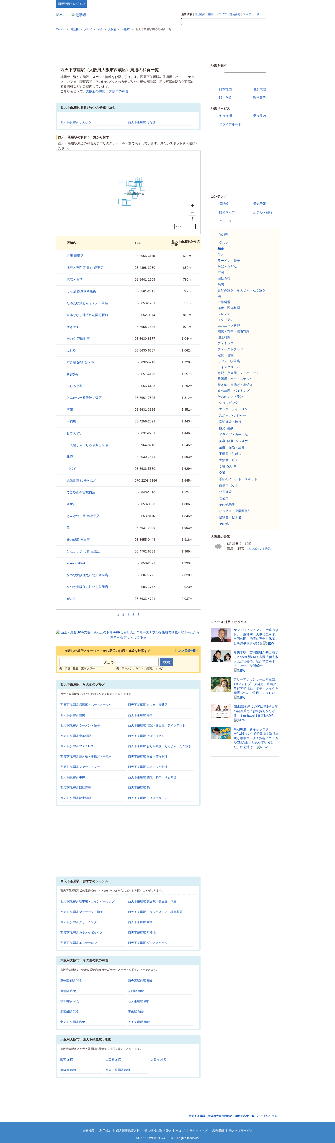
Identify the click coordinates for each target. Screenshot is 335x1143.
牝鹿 (70, 457)
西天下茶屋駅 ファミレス (77, 746)
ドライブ (221, 14)
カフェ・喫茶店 (229, 361)
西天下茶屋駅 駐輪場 (142, 932)
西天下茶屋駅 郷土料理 (75, 798)
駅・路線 (225, 98)
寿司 (221, 272)
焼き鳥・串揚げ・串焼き (235, 385)
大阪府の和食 (95, 91)
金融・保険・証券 (232, 447)
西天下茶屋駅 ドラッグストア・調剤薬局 (155, 912)
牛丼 (221, 254)
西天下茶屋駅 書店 (140, 922)
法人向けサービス (241, 1130)
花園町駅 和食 (69, 1011)
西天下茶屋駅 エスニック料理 (148, 767)
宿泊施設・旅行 (230, 422)
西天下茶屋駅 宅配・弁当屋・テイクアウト (156, 725)
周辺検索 (200, 14)
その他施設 (227, 504)
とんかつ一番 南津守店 (83, 516)
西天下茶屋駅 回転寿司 (75, 787)
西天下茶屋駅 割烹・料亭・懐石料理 (152, 777)
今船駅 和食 (136, 991)
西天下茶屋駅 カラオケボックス (81, 932)
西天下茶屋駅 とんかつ (75, 122)
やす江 (71, 504)
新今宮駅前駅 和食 (140, 980)
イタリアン (226, 320)
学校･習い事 (228, 466)
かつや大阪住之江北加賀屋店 (87, 575)
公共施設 (225, 492)
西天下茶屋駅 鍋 (139, 787)
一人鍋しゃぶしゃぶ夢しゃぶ (87, 445)
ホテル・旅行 (262, 212)
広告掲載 (218, 1130)
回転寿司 (224, 278)
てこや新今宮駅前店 (81, 492)
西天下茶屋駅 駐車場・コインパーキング (87, 901)
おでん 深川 (75, 433)
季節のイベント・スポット (238, 479)
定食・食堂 (226, 355)
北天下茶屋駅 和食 (72, 1022)
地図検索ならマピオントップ (234, 3)
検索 (272, 22)
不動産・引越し (230, 453)
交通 (222, 473)
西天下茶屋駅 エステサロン (78, 943)
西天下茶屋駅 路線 (118, 1070)
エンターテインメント (235, 409)
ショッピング (228, 402)
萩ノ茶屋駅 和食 (139, 1001)
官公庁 (224, 498)
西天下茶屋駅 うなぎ (142, 122)
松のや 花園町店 (78, 338)
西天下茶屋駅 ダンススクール (148, 943)
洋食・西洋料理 (229, 308)
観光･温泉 (226, 428)
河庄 (70, 409)
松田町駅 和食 (69, 1001)
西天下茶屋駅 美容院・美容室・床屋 (152, 901)
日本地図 (225, 89)
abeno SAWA (76, 563)
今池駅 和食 (68, 991)
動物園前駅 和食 (71, 980)
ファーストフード (230, 349)
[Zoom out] (192, 212)
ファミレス (226, 343)
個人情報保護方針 (128, 1130)
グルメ (224, 242)
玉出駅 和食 (136, 1011)
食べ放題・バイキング (234, 390)
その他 (224, 523)
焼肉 (221, 284)
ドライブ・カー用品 (233, 434)
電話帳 (224, 204)
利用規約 (105, 1130)
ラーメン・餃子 (229, 260)
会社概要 (89, 1130)
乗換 (211, 14)
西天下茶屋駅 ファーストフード (81, 767)
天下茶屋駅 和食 (139, 1022)
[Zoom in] (192, 205)
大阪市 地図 (158, 1059)
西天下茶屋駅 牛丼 (72, 777)
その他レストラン (230, 396)
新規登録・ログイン (71, 3)
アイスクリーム (229, 367)
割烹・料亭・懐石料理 (234, 331)
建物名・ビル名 (230, 517)
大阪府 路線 (68, 1070)
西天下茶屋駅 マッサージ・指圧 (81, 912)
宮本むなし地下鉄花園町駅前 (87, 315)
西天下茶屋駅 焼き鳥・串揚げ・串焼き (86, 756)
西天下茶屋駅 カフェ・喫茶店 (148, 704)
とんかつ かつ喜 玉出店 (83, 551)
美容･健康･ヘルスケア (235, 441)
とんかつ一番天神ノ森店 (84, 397)
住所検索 (259, 89)
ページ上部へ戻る (233, 1116)
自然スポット (228, 485)
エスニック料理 (229, 325)
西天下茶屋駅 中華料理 (75, 736)
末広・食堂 (74, 279)
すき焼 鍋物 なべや (80, 362)
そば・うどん (227, 266)
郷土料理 (224, 337)
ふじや (71, 350)
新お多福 (73, 374)
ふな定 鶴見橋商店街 (81, 291)
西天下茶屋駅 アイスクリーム (148, 798)
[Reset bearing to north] (192, 218)
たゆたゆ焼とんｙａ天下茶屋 (87, 303)
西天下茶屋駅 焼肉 (72, 715)
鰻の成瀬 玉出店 (78, 539)
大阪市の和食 (118, 91)
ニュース (225, 221)
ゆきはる (73, 327)
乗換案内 (259, 116)
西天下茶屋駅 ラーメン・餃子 (80, 725)
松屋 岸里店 (75, 256)
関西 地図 (66, 1059)
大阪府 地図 (113, 1059)
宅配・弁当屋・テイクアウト (238, 373)
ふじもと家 (74, 386)
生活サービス (228, 460)
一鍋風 (71, 421)
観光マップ (227, 212)
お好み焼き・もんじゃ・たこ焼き (241, 290)
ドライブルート (230, 124)
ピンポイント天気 (260, 548)
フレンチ (224, 314)
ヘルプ (257, 3)
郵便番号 (234, 14)
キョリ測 (225, 116)
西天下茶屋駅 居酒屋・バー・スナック (86, 704)
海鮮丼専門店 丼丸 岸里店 (85, 267)
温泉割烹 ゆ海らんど (81, 480)
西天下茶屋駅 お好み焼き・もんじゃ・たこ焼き (159, 746)
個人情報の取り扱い (157, 1130)
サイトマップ (271, 3)
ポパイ (71, 468)
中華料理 (224, 302)
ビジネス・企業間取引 (235, 511)
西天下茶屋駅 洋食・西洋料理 (148, 756)
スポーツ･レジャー (232, 415)
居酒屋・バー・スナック (235, 379)
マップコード (251, 14)
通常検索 (186, 14)
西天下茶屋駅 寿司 (140, 715)
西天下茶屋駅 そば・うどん (146, 736)
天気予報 (259, 204)
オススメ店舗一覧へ (186, 650)
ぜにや (71, 598)
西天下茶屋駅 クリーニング (78, 922)
